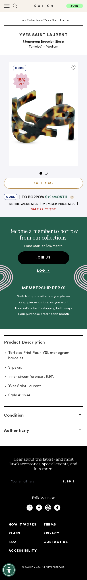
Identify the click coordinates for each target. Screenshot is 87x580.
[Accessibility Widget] (9, 570)
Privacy (51, 533)
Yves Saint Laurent (58, 20)
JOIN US (43, 257)
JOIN (74, 5)
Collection (34, 20)
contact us (56, 542)
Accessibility (23, 551)
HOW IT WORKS (23, 524)
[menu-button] (7, 6)
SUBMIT (68, 481)
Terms (50, 524)
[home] (43, 5)
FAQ (12, 542)
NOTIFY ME (43, 183)
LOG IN (43, 271)
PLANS (14, 533)
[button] (15, 6)
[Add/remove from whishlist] (73, 67)
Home (19, 20)
